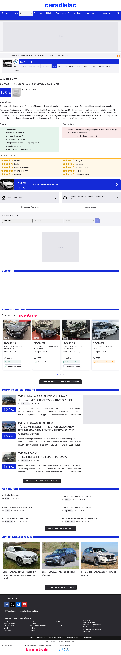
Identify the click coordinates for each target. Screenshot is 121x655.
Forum (80, 13)
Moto (87, 13)
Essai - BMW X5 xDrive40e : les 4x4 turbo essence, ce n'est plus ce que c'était (19, 575)
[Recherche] (118, 17)
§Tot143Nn (25, 434)
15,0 (22, 183)
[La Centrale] (37, 652)
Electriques (38, 13)
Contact (31, 637)
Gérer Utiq (86, 631)
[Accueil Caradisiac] (2, 13)
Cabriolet (33, 623)
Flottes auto (61, 13)
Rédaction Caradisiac (56, 637)
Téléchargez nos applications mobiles (22, 611)
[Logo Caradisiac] (60, 9)
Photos (108, 66)
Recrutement (88, 637)
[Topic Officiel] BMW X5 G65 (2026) (76, 496)
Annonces (105, 13)
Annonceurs (41, 637)
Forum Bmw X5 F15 (10, 489)
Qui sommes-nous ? (73, 637)
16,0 (5, 92)
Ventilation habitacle (10, 495)
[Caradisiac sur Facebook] (6, 604)
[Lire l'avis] (9, 405)
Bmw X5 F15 (26, 62)
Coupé (32, 621)
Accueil (16, 66)
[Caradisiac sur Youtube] (24, 604)
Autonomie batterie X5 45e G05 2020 (17, 507)
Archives (86, 618)
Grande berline (9, 626)
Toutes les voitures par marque (66, 626)
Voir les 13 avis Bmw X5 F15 (45, 184)
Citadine (7, 621)
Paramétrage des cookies (92, 629)
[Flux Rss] (119, 55)
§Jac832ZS (25, 404)
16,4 (9, 409)
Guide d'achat (26, 13)
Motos (58, 621)
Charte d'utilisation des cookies (93, 627)
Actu (8, 13)
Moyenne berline (9, 623)
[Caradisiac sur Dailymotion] (18, 604)
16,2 (9, 436)
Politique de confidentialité (92, 625)
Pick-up (32, 628)
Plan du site (87, 620)
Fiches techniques (75, 66)
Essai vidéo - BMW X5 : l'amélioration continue (98, 573)
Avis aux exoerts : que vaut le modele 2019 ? (80, 518)
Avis (54, 66)
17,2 (9, 466)
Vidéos (16, 70)
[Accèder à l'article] (21, 555)
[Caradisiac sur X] (12, 604)
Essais (15, 13)
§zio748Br (24, 461)
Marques (95, 13)
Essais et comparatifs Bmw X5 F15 (17, 536)
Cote (86, 66)
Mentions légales (89, 622)
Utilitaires (49, 13)
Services (71, 13)
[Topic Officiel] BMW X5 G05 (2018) (76, 507)
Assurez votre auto (90, 207)
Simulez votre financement (30, 207)
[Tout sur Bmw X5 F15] (7, 67)
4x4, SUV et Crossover (38, 626)
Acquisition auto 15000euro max (15, 518)
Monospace (8, 630)
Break (6, 628)
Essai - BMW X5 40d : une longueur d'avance (58, 573)
